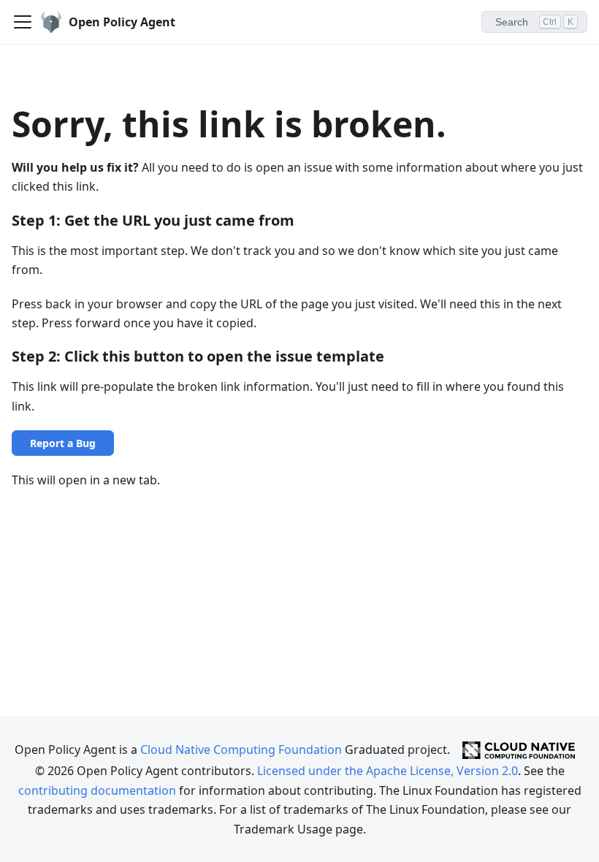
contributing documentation (97, 790)
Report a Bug (63, 443)
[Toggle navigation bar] (23, 22)
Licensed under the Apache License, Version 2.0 (387, 771)
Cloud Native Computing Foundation (241, 749)
